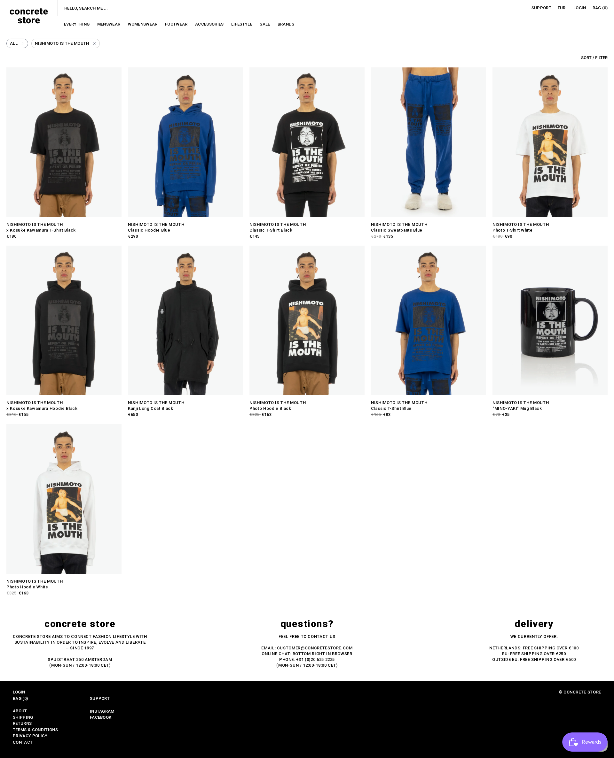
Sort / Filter (594, 57)
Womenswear (143, 24)
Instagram (102, 711)
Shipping (23, 717)
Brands (286, 24)
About (20, 710)
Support (541, 7)
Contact (23, 742)
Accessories (210, 24)
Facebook (101, 717)
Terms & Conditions (35, 729)
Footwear (177, 24)
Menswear (109, 24)
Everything (77, 24)
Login (579, 7)
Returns (22, 723)
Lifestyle (242, 24)
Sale (265, 24)
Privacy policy (30, 735)
